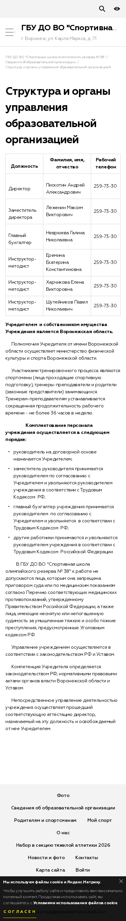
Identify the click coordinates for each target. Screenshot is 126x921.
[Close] (121, 881)
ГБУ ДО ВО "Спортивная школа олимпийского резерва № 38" (54, 57)
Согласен (19, 912)
